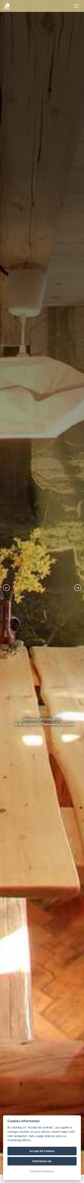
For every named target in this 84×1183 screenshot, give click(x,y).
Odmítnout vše (42, 1161)
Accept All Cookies (42, 1151)
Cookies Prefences (42, 1171)
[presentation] (6, 587)
